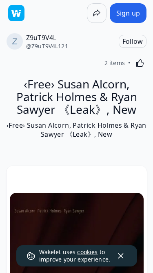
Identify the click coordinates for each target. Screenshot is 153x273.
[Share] (96, 13)
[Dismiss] (120, 255)
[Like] (139, 63)
